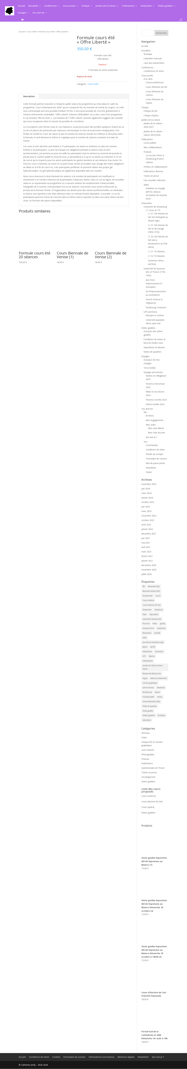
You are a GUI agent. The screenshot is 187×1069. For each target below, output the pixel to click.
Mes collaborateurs (153, 147)
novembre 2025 (148, 484)
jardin (152, 647)
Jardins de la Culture (106, 6)
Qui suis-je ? (151, 437)
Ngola (145, 678)
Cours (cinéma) (148, 796)
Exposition (154, 614)
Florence (146, 623)
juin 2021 (145, 538)
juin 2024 (145, 488)
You (145, 441)
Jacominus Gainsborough (153, 642)
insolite (157, 633)
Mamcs (152, 656)
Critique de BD (150, 111)
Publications (128, 6)
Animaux (145, 733)
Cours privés (69, 6)
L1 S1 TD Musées (156, 251)
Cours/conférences (155, 82)
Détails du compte (154, 454)
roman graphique (150, 683)
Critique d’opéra (151, 115)
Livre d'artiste (147, 749)
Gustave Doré (148, 628)
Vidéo (146, 184)
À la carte (148, 78)
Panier (149, 472)
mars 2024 (146, 493)
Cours (157, 596)
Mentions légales (126, 1057)
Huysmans (161, 628)
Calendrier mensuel (153, 58)
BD (144, 586)
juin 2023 (145, 506)
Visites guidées (165, 6)
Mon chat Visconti (156, 432)
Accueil (21, 6)
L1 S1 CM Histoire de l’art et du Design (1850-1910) (158, 229)
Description (29, 96)
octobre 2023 (147, 502)
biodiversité (148, 596)
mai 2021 (145, 542)
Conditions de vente (155, 449)
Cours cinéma (148, 600)
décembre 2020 (148, 565)
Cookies (56, 1057)
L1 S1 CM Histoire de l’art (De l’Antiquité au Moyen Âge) (158, 217)
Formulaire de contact (156, 458)
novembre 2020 (148, 569)
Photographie (147, 754)
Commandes (152, 445)
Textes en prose (151, 175)
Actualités (33, 6)
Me (145, 412)
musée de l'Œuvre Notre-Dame (153, 667)
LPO (144, 656)
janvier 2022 (147, 529)
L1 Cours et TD (153, 210)
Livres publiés (150, 142)
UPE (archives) (150, 311)
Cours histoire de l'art (152, 605)
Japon (145, 647)
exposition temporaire (152, 619)
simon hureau (148, 687)
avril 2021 (145, 547)
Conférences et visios (154, 71)
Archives (150, 415)
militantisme (148, 661)
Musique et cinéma (155, 315)
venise (159, 697)
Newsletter (151, 467)
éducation (147, 720)
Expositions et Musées (154, 347)
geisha (162, 623)
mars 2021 (146, 551)
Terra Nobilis (150, 367)
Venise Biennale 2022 (151, 701)
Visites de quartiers (152, 351)
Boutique (148, 54)
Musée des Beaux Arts (152, 673)
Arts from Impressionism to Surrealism (154, 283)
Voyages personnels (153, 372)
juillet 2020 (146, 574)
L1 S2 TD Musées (156, 256)
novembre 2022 (148, 515)
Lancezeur (159, 651)
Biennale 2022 (154, 586)
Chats (144, 737)
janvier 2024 (147, 497)
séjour (157, 692)
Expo (145, 614)
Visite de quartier (150, 706)
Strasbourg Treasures (156, 307)
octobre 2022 (147, 520)
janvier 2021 (147, 560)
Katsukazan (147, 651)
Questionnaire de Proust (153, 767)
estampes (159, 609)
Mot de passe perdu (155, 463)
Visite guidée (148, 711)
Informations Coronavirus (101, 1057)
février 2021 (147, 556)
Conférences (50, 6)
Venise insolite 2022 (155, 404)
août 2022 (146, 524)
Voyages (22, 13)
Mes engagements (154, 420)
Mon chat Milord (156, 428)
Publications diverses (153, 171)
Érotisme (161, 715)
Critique (85, 6)
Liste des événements (154, 63)
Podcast (147, 151)
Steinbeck (161, 687)
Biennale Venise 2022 (151, 591)
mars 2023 (146, 511)
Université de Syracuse (154, 268)
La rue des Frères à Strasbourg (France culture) (155, 159)
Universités (146, 6)
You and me (38, 13)
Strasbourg (147, 692)
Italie (145, 637)
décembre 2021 (148, 533)
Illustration (147, 633)
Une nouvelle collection (155, 180)
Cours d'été (31, 31)
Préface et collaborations (155, 166)
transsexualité (148, 697)
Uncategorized (148, 777)
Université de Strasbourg (155, 206)
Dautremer (147, 609)
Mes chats (151, 424)
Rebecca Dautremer (158, 678)
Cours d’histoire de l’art (156, 87)
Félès (155, 623)
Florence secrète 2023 (156, 399)
